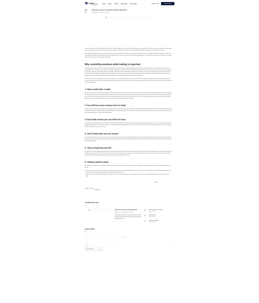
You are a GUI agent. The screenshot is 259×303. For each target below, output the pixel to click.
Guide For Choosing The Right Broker (125, 209)
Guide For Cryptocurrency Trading (155, 209)
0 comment (106, 12)
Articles (116, 3)
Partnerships (133, 3)
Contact (86, 277)
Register (154, 3)
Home (104, 3)
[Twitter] (165, 182)
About (110, 3)
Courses (86, 275)
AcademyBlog (95, 12)
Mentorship (124, 3)
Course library (168, 3)
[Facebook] (160, 182)
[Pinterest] (168, 182)
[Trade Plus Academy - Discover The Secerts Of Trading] (91, 3)
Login (157, 3)
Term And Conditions (89, 280)
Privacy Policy (101, 277)
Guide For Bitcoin (152, 214)
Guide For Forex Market (153, 220)
